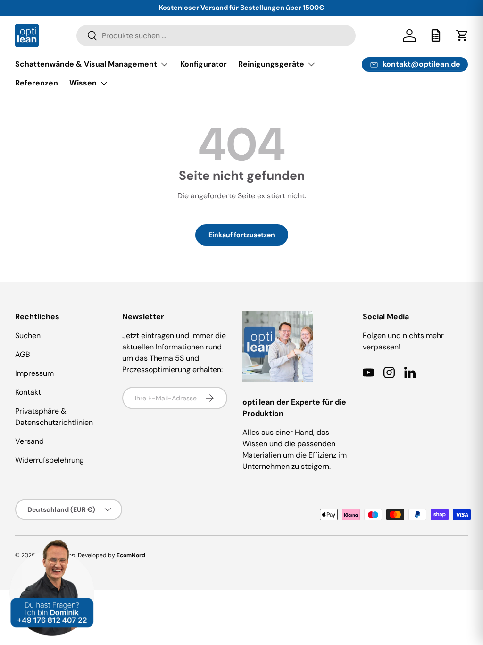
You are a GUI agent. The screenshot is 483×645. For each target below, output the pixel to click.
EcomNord (131, 555)
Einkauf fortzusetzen (241, 234)
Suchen (28, 335)
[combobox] (216, 35)
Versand (29, 441)
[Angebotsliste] (435, 35)
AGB (22, 354)
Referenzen (36, 83)
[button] (462, 35)
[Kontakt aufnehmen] (51, 546)
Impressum (34, 373)
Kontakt (28, 392)
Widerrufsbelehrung (49, 460)
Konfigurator (203, 64)
